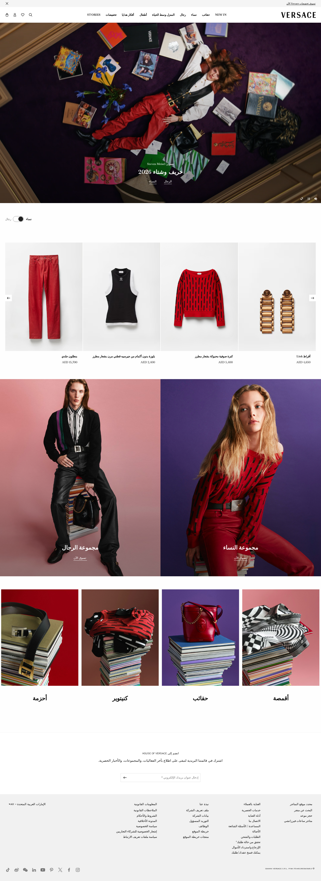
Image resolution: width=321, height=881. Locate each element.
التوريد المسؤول (199, 821)
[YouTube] (42, 869)
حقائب (206, 15)
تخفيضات (111, 15)
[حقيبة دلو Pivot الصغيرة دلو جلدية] (121, 297)
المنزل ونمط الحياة (163, 15)
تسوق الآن (241, 557)
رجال (183, 15)
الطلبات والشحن (251, 837)
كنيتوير (120, 698)
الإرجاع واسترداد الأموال (246, 847)
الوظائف (204, 826)
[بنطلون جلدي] (277, 297)
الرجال (168, 181)
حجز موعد (306, 816)
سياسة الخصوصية (146, 826)
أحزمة (40, 698)
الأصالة (256, 831)
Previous (312, 298)
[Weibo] (16, 869)
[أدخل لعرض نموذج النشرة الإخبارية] (124, 777)
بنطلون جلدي (303, 356)
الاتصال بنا (255, 821)
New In (220, 15)
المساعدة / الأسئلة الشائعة (244, 826)
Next (8, 298)
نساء (194, 15)
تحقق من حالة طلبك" (248, 842)
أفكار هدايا (128, 15)
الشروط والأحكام (147, 816)
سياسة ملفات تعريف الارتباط (140, 837)
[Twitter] (60, 869)
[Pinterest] (51, 869)
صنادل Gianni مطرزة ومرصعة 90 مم (55, 356)
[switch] (18, 219)
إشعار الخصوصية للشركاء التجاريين (136, 831)
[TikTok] (7, 869)
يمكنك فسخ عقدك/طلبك (246, 852)
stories (93, 15)
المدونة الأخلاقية (147, 821)
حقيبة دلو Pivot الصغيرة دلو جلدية (135, 356)
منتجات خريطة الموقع (196, 837)
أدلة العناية (254, 816)
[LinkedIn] (34, 869)
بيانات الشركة (200, 816)
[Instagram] (77, 869)
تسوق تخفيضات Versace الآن (301, 3)
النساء (153, 181)
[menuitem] (220, 14)
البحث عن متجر (303, 810)
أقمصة (281, 698)
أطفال (143, 15)
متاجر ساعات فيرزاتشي (298, 821)
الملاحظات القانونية (145, 810)
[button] (7, 15)
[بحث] (30, 15)
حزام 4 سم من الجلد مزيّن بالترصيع (212, 356)
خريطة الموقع (200, 831)
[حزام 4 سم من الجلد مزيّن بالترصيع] (199, 297)
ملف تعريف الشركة (197, 810)
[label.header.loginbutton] (15, 15)
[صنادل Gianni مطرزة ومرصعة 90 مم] (44, 297)
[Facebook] (69, 869)
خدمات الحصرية (251, 810)
